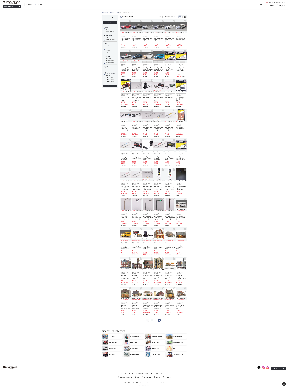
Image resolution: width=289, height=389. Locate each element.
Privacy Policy (127, 382)
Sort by (161, 16)
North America (109, 69)
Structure (108, 58)
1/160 (107, 48)
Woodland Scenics (110, 39)
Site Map (163, 382)
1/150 (107, 52)
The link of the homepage (151, 382)
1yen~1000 (108, 75)
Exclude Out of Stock (127, 16)
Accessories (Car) (110, 60)
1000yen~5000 (109, 77)
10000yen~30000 (110, 81)
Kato (107, 37)
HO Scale (108, 50)
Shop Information (138, 382)
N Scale (107, 46)
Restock (108, 29)
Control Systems (110, 62)
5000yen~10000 (109, 79)
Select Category (9, 6)
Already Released (110, 31)
